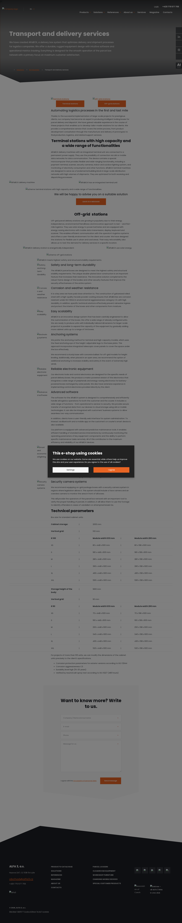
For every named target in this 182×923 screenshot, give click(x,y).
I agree (111, 469)
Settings (71, 469)
